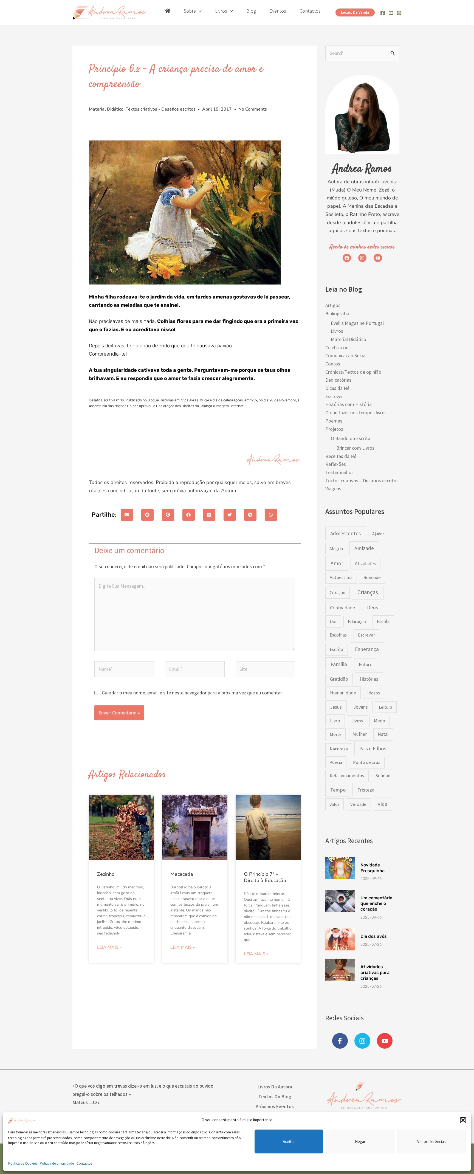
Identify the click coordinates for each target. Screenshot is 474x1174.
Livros (337, 331)
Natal (383, 734)
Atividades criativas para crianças (375, 972)
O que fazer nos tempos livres (355, 412)
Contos (332, 364)
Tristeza (365, 790)
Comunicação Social (345, 355)
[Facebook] (382, 12)
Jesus (336, 707)
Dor (333, 621)
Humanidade (343, 693)
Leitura (385, 707)
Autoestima (341, 577)
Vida (382, 804)
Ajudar (378, 533)
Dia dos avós (373, 936)
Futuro (366, 664)
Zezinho (105, 874)
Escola (383, 621)
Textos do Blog (274, 1096)
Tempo (338, 790)
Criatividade (342, 607)
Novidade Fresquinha (372, 867)
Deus (372, 607)
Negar (360, 1141)
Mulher (359, 734)
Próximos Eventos (275, 1106)
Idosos (373, 693)
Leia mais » (109, 947)
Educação (357, 621)
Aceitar (289, 1141)
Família (339, 664)
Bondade (372, 577)
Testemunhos (339, 472)
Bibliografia (337, 313)
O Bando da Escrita (350, 438)
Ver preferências (431, 1141)
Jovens (361, 707)
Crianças (367, 592)
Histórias (369, 679)
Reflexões (335, 464)
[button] (463, 1120)
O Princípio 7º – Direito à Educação (265, 877)
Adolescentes (345, 533)
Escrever (334, 396)
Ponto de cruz (366, 762)
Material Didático (106, 109)
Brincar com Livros (355, 448)
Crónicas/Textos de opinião (353, 372)
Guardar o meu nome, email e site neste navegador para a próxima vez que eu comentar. (192, 692)
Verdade (358, 804)
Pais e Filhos (372, 748)
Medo (379, 721)
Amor (337, 563)
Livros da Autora (275, 1086)
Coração (337, 593)
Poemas (333, 421)
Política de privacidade (57, 1163)
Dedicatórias (338, 380)
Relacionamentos (347, 776)
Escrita (336, 649)
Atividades (365, 564)
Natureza (339, 749)
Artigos (332, 305)
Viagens (333, 488)
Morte (336, 734)
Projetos (334, 429)
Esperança (367, 649)
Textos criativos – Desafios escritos (362, 480)
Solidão (382, 776)
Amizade (364, 548)
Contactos (84, 1163)
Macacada (181, 874)
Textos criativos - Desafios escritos (161, 109)
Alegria (336, 548)
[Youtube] (390, 12)
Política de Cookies (22, 1163)
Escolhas (338, 635)
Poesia (335, 762)
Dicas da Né (337, 388)
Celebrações (338, 347)
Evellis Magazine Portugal (357, 323)
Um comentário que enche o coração (376, 903)
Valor (334, 804)
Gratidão (339, 679)
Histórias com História (348, 404)
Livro (335, 721)
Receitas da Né (340, 456)
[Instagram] (399, 12)
